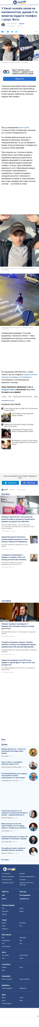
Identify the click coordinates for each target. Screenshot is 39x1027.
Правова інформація (8, 876)
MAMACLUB (23, 988)
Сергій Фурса (5, 831)
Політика (23, 892)
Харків (21, 908)
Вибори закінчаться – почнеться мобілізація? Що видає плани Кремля (13, 751)
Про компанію (6, 873)
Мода (21, 1000)
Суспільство (24, 899)
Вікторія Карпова (7, 818)
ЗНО (3, 943)
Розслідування (25, 895)
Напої (21, 967)
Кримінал (21, 23)
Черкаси (4, 914)
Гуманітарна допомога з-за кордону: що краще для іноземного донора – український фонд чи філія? (14, 813)
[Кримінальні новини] (4, 490)
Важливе (5, 494)
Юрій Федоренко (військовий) (11, 767)
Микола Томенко (7, 853)
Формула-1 (5, 929)
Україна (4, 396)
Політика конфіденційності (27, 876)
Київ (10, 396)
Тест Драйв (5, 955)
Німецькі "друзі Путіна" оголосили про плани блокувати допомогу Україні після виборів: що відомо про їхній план (18, 519)
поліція (36, 396)
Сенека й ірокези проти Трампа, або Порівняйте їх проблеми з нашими (14, 838)
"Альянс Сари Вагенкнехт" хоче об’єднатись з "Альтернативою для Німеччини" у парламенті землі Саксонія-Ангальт (17, 526)
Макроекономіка (24, 979)
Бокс (21, 926)
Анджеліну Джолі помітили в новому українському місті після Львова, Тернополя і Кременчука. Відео (15, 539)
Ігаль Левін (5, 756)
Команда (22, 873)
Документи (23, 879)
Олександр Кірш (6, 842)
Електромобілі (24, 955)
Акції (3, 958)
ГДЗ (3, 937)
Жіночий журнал (6, 1003)
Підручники (23, 937)
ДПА (21, 940)
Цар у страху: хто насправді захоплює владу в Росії (11, 763)
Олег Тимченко (12, 23)
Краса (3, 1000)
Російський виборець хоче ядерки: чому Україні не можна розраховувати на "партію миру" (14, 776)
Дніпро (22, 911)
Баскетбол (23, 923)
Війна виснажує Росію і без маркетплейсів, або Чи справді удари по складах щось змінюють (14, 826)
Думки (4, 744)
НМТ (21, 943)
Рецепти (4, 967)
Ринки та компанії (7, 979)
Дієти (3, 970)
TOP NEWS (6, 601)
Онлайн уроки (6, 940)
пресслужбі (24, 127)
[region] (19, 112)
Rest (3, 739)
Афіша (3, 997)
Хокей (3, 926)
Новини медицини (7, 988)
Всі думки (4, 860)
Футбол (4, 923)
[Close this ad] (37, 1016)
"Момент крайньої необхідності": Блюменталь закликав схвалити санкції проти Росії (17, 626)
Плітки (21, 997)
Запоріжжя (5, 911)
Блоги (4, 899)
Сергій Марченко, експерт (9, 780)
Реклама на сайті (7, 879)
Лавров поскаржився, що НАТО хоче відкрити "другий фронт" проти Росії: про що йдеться (18, 662)
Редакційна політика (7, 400)
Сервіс (21, 958)
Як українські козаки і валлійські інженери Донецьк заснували (13, 849)
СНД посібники (6, 946)
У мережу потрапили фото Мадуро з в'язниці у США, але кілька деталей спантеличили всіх (13, 557)
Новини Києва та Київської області (22, 396)
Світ (3, 895)
